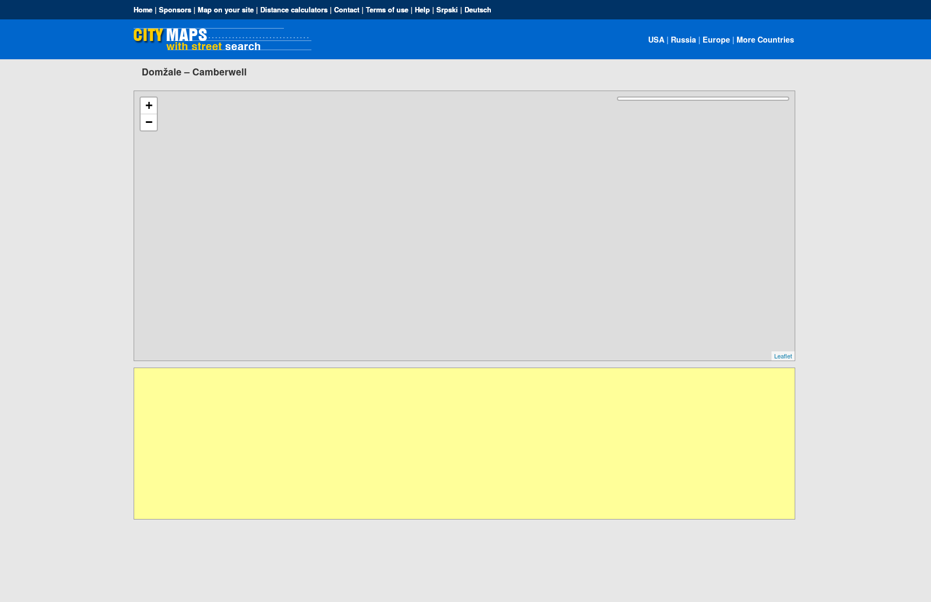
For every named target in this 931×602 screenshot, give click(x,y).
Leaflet (783, 355)
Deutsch (477, 10)
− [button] (148, 122)
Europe (716, 39)
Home (143, 10)
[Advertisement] (457, 443)
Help (422, 10)
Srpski (447, 10)
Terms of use (387, 10)
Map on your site (226, 10)
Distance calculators (294, 10)
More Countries (765, 39)
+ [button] (148, 105)
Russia (683, 39)
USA (656, 39)
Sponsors (175, 10)
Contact (346, 10)
